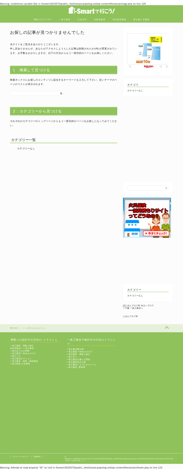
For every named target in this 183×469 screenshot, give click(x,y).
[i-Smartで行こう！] (91, 15)
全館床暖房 (99, 19)
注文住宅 (82, 19)
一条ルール (15, 356)
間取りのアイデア (43, 19)
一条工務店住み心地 (76, 362)
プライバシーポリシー (20, 456)
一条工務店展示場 (75, 349)
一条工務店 (64, 19)
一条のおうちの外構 (19, 351)
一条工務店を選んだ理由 (78, 359)
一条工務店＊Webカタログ (23, 353)
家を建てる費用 (141, 19)
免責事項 (37, 456)
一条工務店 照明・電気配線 (24, 361)
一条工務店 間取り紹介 (22, 346)
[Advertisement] (148, 119)
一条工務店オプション (20, 359)
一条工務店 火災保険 (20, 364)
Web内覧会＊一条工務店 (22, 348)
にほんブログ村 (130, 316)
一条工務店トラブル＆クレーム (81, 365)
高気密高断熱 (119, 19)
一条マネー (71, 357)
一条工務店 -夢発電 (75, 367)
